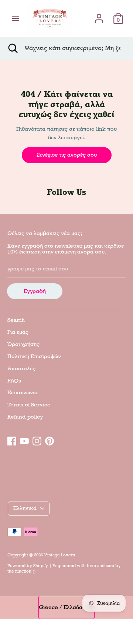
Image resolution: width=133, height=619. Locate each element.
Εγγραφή (35, 291)
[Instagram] (37, 440)
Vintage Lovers (59, 554)
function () (25, 571)
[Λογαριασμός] (99, 15)
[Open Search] (12, 48)
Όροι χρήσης (23, 344)
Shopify (40, 565)
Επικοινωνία (22, 392)
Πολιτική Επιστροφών (34, 356)
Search (16, 320)
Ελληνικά (25, 508)
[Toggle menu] (15, 18)
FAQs (14, 380)
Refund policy (25, 416)
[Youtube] (24, 440)
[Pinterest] (49, 440)
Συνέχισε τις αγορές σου (67, 154)
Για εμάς (17, 332)
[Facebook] (11, 440)
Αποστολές (21, 368)
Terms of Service (29, 404)
